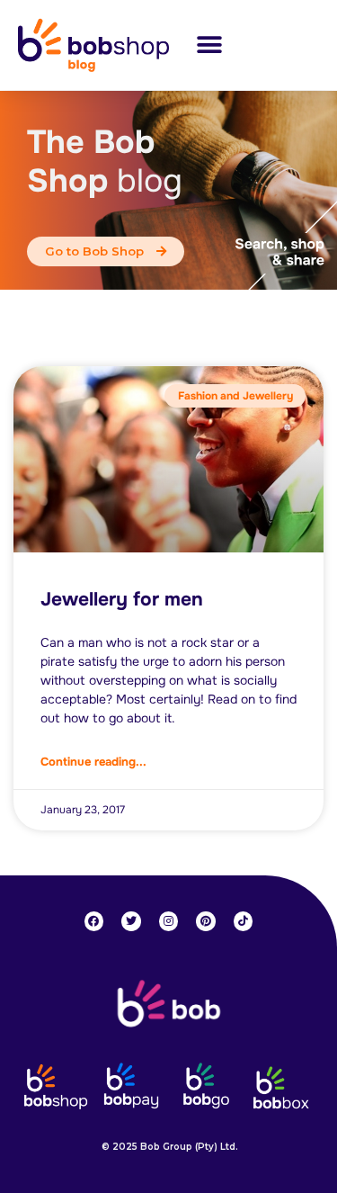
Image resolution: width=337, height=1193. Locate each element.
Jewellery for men (121, 599)
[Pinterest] (206, 921)
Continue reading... (93, 761)
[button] (209, 44)
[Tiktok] (243, 921)
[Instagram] (169, 921)
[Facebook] (94, 921)
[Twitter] (131, 921)
